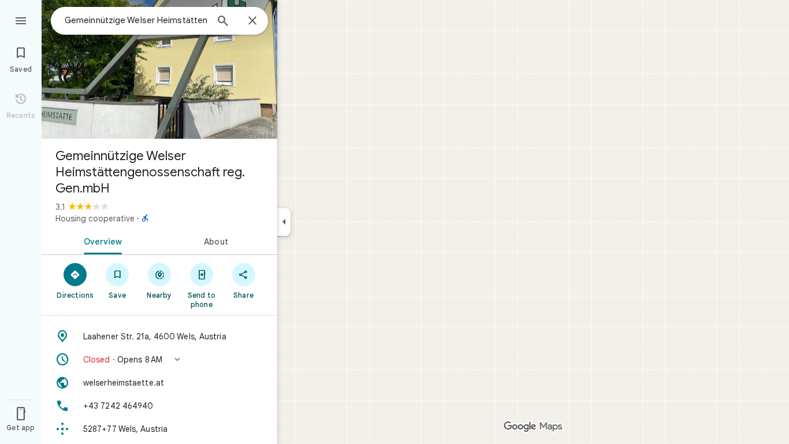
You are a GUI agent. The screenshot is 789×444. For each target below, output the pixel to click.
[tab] (100, 240)
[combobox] (136, 20)
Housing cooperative (95, 218)
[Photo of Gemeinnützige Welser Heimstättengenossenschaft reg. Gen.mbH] (159, 69)
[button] (159, 359)
